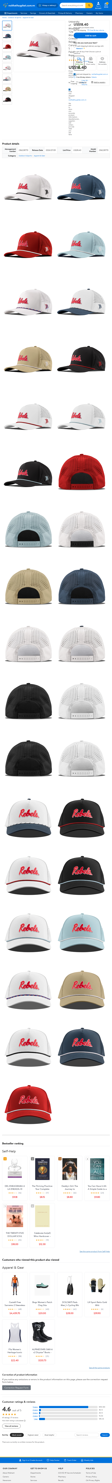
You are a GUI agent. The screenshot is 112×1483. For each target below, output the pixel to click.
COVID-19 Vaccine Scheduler (69, 1473)
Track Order (71, 1460)
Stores (32, 1476)
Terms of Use (91, 1473)
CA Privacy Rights (93, 1480)
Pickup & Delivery (65, 13)
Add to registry (99, 82)
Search (105, 1435)
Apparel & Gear (28, 17)
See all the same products (99, 1367)
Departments (12, 13)
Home (4, 17)
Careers (89, 13)
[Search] (89, 5)
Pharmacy (79, 13)
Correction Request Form (16, 1387)
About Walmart (8, 1473)
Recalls (61, 1480)
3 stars (35, 1413)
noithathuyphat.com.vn (77, 100)
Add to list (82, 82)
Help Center (55, 1460)
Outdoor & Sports (14, 17)
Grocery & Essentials (47, 13)
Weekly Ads (88, 1460)
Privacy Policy (91, 1476)
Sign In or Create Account (32, 1460)
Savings (33, 13)
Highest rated (33, 1435)
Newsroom (7, 1480)
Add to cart (90, 35)
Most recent (16, 1435)
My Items (99, 13)
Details (94, 77)
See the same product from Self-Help (95, 1251)
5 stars (35, 1407)
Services (24, 13)
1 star (36, 1419)
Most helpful (49, 1435)
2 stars (35, 1416)
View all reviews (11, 1426)
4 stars (35, 1410)
